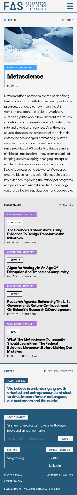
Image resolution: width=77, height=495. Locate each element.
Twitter (54, 458)
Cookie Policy (13, 481)
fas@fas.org (15, 458)
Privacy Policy (14, 474)
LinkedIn (55, 465)
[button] (70, 6)
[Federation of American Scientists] (25, 6)
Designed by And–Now (60, 474)
